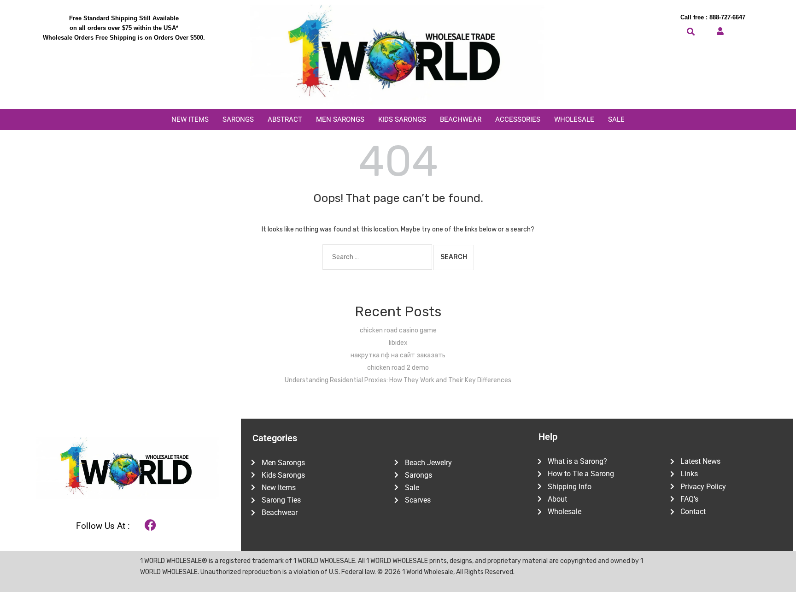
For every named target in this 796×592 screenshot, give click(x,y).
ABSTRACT (285, 119)
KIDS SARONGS (402, 119)
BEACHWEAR (460, 119)
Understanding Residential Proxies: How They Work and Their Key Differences (398, 380)
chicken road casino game (398, 330)
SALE (616, 119)
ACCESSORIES (517, 119)
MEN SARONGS (340, 119)
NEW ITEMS (190, 119)
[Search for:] (377, 257)
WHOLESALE (574, 119)
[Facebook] (150, 524)
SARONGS (238, 119)
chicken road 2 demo (398, 368)
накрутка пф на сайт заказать (398, 355)
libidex (398, 343)
